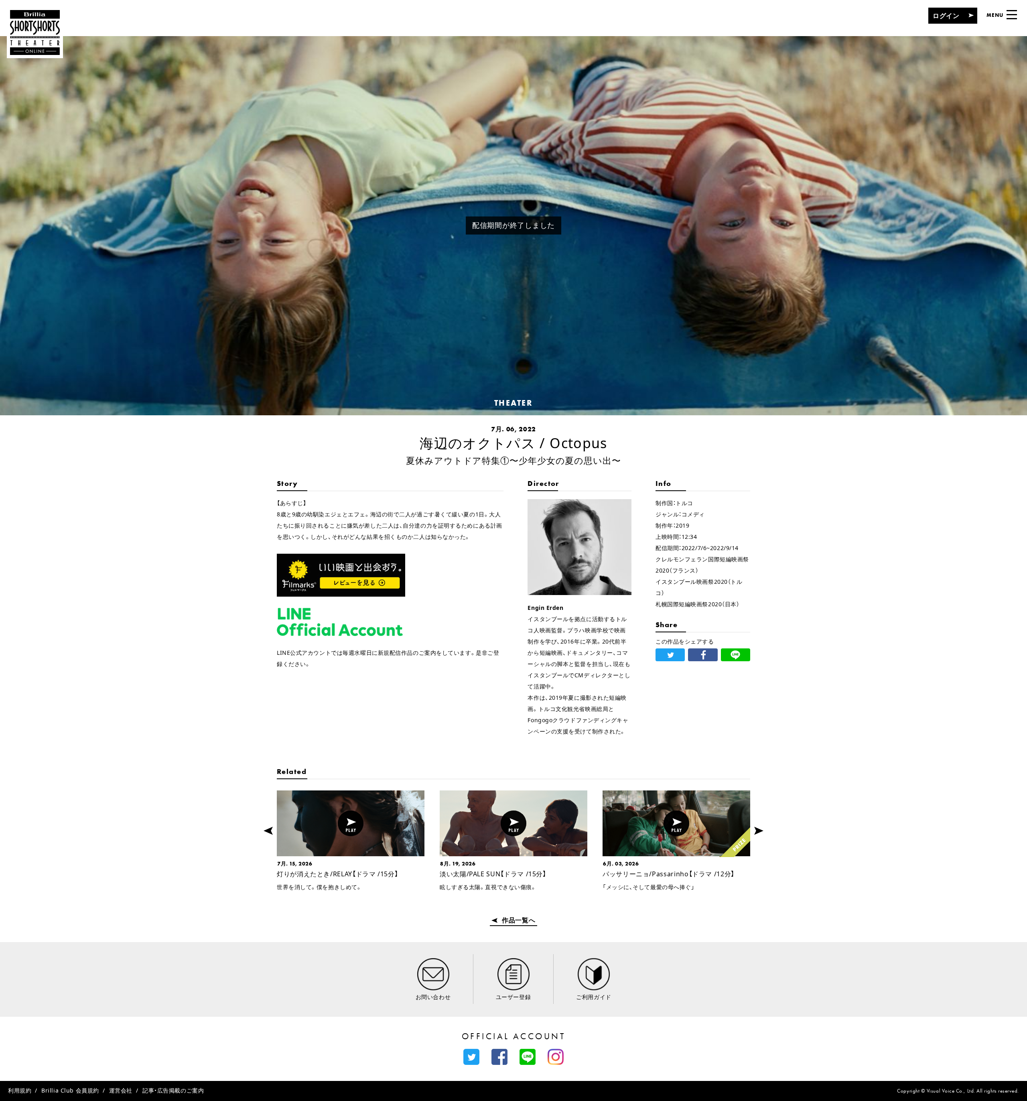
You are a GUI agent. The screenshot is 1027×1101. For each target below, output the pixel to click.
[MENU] (1012, 14)
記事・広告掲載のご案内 (173, 1090)
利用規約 (19, 1090)
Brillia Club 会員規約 (70, 1090)
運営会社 (120, 1090)
